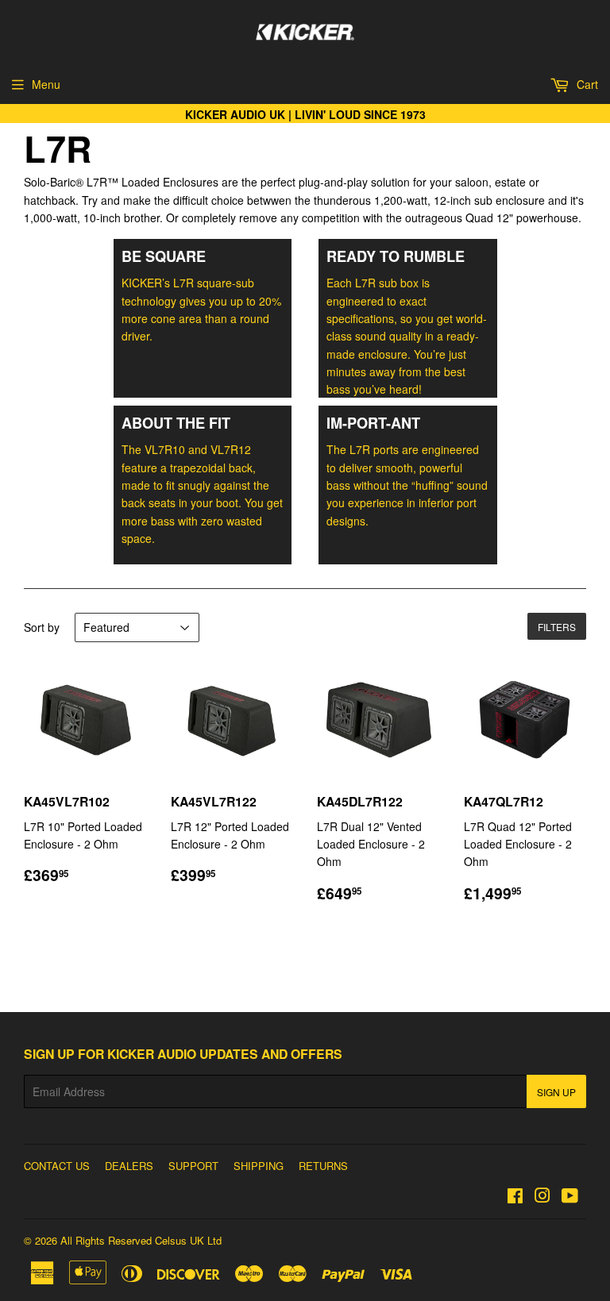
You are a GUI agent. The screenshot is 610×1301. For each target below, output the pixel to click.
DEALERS (129, 1165)
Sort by (42, 627)
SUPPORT (193, 1165)
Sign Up (556, 1092)
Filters (557, 626)
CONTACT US (57, 1165)
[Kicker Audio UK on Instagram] (542, 1197)
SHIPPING (259, 1165)
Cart (585, 84)
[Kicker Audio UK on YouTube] (570, 1197)
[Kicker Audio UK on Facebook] (515, 1197)
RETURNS (323, 1165)
